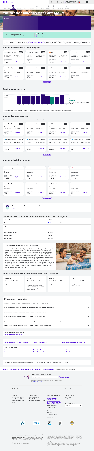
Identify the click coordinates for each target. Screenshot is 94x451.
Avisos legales (50, 417)
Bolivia (29, 432)
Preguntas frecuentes (34, 397)
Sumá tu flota (68, 397)
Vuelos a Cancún (66, 349)
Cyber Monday (50, 409)
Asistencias (60, 8)
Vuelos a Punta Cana (38, 354)
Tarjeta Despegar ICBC (17, 399)
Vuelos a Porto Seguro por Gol (40, 342)
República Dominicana (21, 435)
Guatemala (22, 434)
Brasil (32, 432)
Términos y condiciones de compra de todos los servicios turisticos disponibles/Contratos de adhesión (53, 399)
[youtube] (20, 389)
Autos (37, 8)
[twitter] (17, 389)
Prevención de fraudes (52, 414)
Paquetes (19, 8)
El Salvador (17, 434)
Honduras (27, 434)
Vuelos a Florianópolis (9, 356)
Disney (42, 8)
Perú (45, 434)
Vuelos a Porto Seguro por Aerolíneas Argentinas (16, 342)
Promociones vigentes (52, 407)
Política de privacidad (51, 405)
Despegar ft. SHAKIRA (52, 416)
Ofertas (24, 8)
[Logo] (8, 2)
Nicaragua (34, 434)
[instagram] (15, 389)
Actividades (31, 8)
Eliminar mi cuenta (16, 404)
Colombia (38, 432)
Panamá (38, 434)
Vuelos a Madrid (37, 349)
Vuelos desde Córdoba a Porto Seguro (13, 334)
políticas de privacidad (37, 381)
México (30, 434)
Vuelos (13, 8)
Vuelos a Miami (7, 349)
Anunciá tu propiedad (69, 399)
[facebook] (12, 389)
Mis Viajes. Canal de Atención (18, 400)
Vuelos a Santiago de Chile (39, 351)
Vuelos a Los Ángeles (67, 354)
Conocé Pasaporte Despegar (18, 397)
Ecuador (13, 434)
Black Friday (49, 410)
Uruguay (34, 435)
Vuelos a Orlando (8, 354)
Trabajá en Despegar (33, 399)
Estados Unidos (29, 435)
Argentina (26, 432)
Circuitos (54, 8)
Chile (35, 432)
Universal (48, 8)
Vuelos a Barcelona (66, 351)
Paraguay (42, 434)
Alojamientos (7, 8)
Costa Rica (42, 432)
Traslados (66, 8)
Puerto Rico (14, 435)
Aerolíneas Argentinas (53, 222)
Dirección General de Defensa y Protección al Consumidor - (29, 442)
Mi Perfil (13, 402)
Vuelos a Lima (7, 351)
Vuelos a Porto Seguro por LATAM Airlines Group (74, 342)
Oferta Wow (49, 412)
